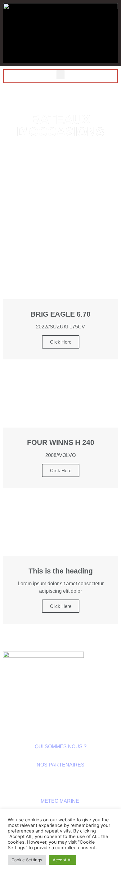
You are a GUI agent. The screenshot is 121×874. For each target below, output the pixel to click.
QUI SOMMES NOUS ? (61, 746)
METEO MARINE (60, 801)
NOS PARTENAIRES (60, 764)
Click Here (60, 203)
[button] (60, 74)
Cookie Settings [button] (26, 859)
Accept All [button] (62, 859)
